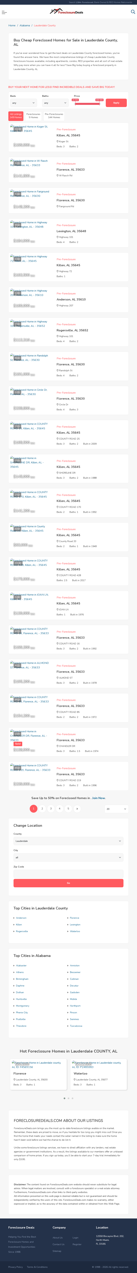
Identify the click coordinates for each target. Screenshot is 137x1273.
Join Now (98, 798)
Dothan (20, 992)
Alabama (25, 25)
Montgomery (22, 1005)
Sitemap (57, 1251)
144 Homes (54, 116)
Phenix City (22, 1012)
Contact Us (58, 1244)
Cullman (74, 979)
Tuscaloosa (76, 1026)
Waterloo (75, 931)
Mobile (73, 999)
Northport (75, 1005)
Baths (45, 96)
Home (12, 25)
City (16, 850)
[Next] (77, 809)
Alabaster (21, 965)
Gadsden (75, 992)
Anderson (21, 918)
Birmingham (22, 979)
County (18, 833)
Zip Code (19, 866)
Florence (74, 918)
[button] (64, 1098)
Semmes (74, 1019)
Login (75, 1237)
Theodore (21, 1026)
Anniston (75, 965)
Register (77, 1244)
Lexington (75, 924)
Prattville (21, 1019)
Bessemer (75, 972)
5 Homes (33, 116)
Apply (116, 102)
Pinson (73, 1012)
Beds (13, 96)
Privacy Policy (15, 1267)
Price (77, 96)
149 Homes (16, 116)
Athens (20, 972)
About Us (58, 1237)
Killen (19, 924)
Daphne (20, 985)
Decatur (74, 985)
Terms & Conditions (37, 1267)
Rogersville (22, 931)
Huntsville (21, 999)
